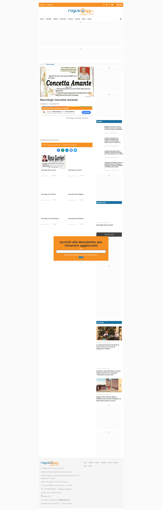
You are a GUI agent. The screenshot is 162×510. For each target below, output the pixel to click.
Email (81, 248)
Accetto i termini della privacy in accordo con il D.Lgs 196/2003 (81, 255)
